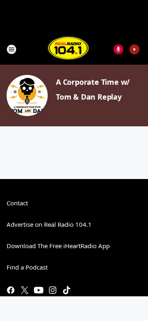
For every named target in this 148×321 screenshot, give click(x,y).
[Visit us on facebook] (11, 290)
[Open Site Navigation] (11, 49)
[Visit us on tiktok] (67, 290)
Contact (17, 203)
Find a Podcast (27, 267)
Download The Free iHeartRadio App (58, 246)
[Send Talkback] (118, 49)
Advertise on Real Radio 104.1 (49, 224)
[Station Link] (68, 49)
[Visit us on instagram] (53, 290)
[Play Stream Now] (134, 49)
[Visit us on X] (25, 290)
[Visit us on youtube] (39, 290)
